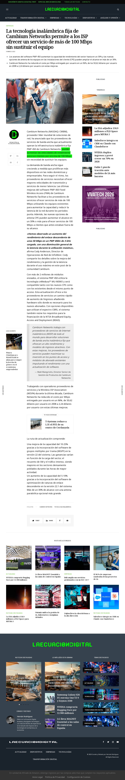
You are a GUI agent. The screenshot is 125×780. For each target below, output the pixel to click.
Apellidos (47, 400)
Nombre (47, 390)
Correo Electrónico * (52, 381)
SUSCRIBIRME (52, 423)
